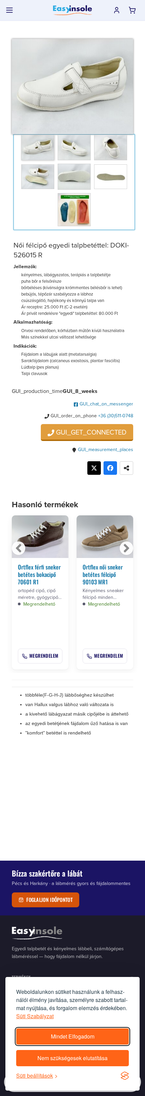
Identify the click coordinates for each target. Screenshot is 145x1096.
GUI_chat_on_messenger (105, 403)
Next (126, 548)
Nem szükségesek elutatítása (72, 1058)
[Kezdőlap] (72, 10)
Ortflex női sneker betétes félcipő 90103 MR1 (103, 574)
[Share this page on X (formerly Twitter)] (94, 468)
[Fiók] (116, 10)
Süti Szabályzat (35, 1016)
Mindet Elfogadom (72, 1036)
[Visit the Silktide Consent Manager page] (125, 1076)
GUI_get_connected (90, 432)
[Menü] (9, 10)
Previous (18, 548)
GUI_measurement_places (105, 449)
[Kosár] (132, 10)
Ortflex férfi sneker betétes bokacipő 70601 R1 (39, 574)
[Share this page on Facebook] (110, 468)
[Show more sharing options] (126, 468)
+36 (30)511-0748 (115, 415)
